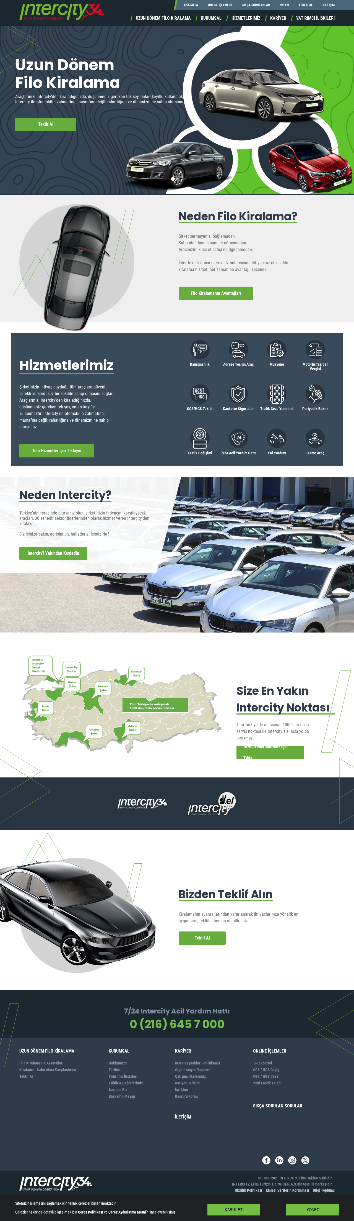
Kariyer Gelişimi (188, 1083)
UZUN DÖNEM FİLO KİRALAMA (163, 18)
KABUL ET (234, 1210)
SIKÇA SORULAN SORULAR (277, 1106)
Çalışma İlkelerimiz (190, 1076)
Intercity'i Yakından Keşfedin (53, 553)
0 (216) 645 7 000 (177, 1024)
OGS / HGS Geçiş (266, 1070)
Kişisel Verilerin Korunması (287, 1190)
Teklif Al (45, 124)
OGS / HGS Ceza (265, 1076)
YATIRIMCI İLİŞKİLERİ (315, 18)
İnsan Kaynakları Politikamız (197, 1063)
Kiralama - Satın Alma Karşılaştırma (47, 1070)
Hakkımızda (118, 1063)
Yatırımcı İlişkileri (123, 1076)
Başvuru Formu (187, 1096)
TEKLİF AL (306, 5)
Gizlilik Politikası (248, 1190)
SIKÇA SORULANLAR (256, 5)
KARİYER (278, 18)
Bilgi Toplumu (324, 1190)
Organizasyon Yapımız (192, 1070)
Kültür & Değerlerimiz (126, 1083)
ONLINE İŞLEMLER (220, 5)
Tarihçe (115, 1070)
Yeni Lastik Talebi (267, 1083)
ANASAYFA (191, 5)
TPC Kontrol (262, 1063)
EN (287, 5)
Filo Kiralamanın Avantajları (216, 293)
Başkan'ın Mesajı (122, 1096)
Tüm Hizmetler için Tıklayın (56, 450)
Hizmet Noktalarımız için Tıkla (265, 752)
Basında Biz (118, 1089)
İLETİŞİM (329, 5)
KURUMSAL (211, 18)
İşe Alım (181, 1089)
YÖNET (312, 1210)
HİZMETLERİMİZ (245, 18)
